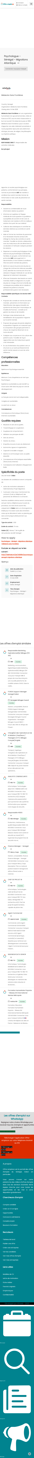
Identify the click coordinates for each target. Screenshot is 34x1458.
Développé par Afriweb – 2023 (17, 1303)
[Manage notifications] (29, 1453)
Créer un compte (22, 5)
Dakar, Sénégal (15, 585)
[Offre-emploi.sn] (7, 1)
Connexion (20, 3)
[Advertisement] (17, 28)
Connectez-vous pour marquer (15, 69)
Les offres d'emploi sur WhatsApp (17, 1117)
